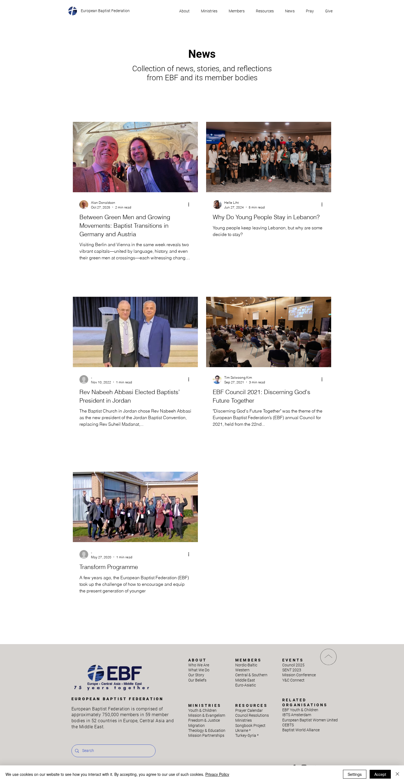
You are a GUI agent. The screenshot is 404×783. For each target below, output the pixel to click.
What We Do (198, 670)
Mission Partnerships (206, 735)
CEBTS (288, 725)
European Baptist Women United (310, 720)
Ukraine (243, 730)
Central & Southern (251, 675)
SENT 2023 (291, 670)
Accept (380, 774)
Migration (196, 725)
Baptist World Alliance (301, 730)
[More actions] (190, 204)
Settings (355, 774)
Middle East (245, 680)
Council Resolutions (252, 715)
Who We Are (198, 665)
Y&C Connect (293, 680)
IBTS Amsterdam (296, 715)
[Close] (397, 774)
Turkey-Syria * (247, 735)
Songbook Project (250, 725)
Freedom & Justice (204, 720)
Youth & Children (202, 710)
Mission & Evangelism (206, 715)
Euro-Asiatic (245, 685)
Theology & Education (206, 730)
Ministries (243, 720)
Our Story (196, 675)
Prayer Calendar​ (249, 710)
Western (242, 670)
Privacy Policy (217, 774)
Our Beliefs (197, 680)
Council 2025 (293, 665)
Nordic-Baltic (246, 665)
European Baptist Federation (105, 11)
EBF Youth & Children (300, 710)
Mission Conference (299, 675)
